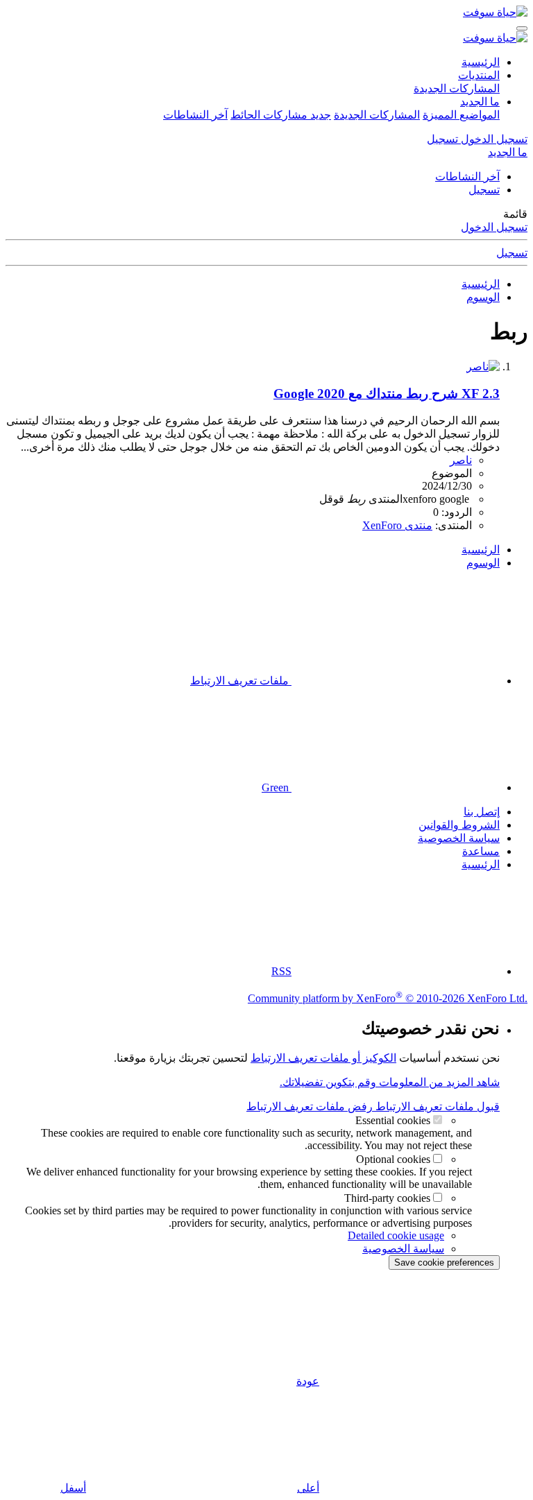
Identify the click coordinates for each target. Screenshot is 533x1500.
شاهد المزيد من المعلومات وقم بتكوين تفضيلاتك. (390, 1082)
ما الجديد (480, 101)
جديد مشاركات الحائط (280, 115)
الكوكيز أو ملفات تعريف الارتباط (323, 1058)
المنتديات (479, 75)
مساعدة (481, 851)
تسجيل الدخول (494, 227)
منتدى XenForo (397, 525)
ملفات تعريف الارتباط (240, 681)
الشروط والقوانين (459, 825)
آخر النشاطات (195, 115)
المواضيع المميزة (461, 115)
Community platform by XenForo (387, 998)
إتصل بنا (482, 812)
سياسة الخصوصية (459, 838)
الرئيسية (481, 62)
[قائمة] (521, 28)
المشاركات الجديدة (457, 88)
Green (276, 787)
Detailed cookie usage (396, 1235)
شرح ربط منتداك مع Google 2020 (386, 393)
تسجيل (484, 190)
